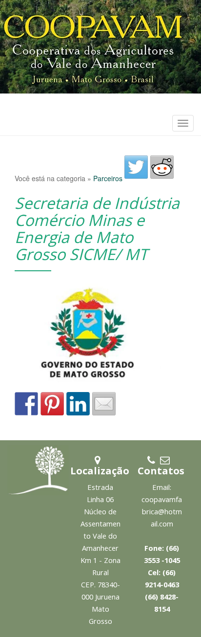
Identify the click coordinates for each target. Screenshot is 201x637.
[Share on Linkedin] (78, 403)
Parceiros (107, 178)
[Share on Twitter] (136, 167)
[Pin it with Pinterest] (52, 403)
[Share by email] (104, 403)
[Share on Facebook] (26, 403)
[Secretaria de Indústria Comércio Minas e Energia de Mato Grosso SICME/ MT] (91, 337)
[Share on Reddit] (162, 167)
